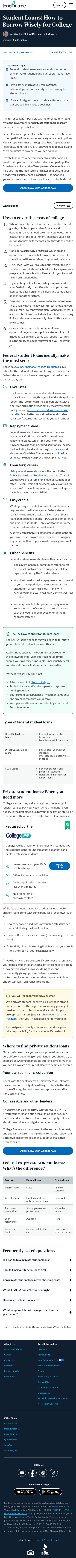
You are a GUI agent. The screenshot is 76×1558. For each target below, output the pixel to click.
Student (17, 1327)
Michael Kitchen (32, 34)
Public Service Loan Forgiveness (29, 475)
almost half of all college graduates (38, 366)
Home (5, 1327)
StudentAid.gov (40, 682)
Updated (15, 39)
